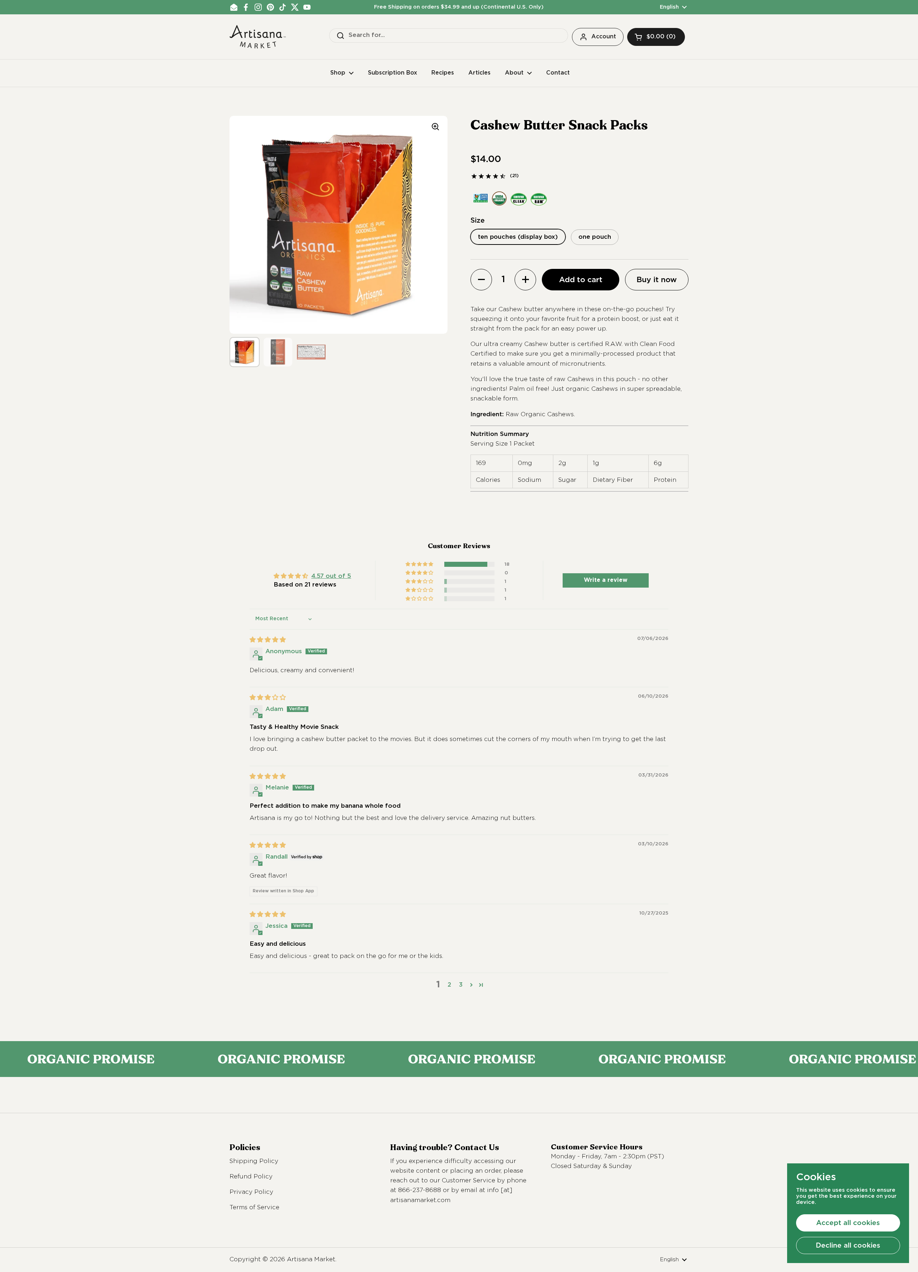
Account (603, 36)
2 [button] (449, 985)
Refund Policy (251, 1177)
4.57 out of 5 (331, 576)
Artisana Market (311, 1259)
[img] (268, 640)
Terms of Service (254, 1207)
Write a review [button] (606, 580)
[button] (656, 37)
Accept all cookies (848, 1222)
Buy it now (657, 279)
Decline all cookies (848, 1245)
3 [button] (461, 985)
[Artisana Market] (258, 36)
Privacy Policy (251, 1192)
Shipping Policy (254, 1161)
